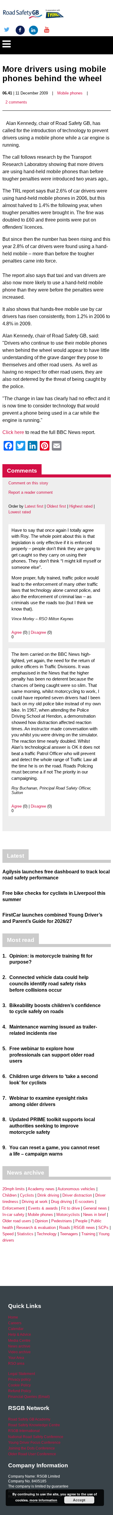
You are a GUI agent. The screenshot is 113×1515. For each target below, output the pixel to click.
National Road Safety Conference (35, 1437)
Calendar (16, 1329)
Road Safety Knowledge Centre (34, 1425)
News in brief (94, 1214)
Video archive (19, 1352)
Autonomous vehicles (76, 1189)
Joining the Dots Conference (31, 1448)
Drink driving (48, 1195)
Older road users (16, 1221)
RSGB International (24, 1431)
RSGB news (84, 1227)
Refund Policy (19, 1391)
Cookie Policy (19, 1385)
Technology (47, 1234)
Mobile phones (70, 93)
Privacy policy (19, 1379)
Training (88, 1234)
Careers (14, 1323)
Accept (79, 1500)
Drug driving (61, 1201)
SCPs (103, 1227)
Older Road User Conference (32, 1454)
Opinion (41, 1221)
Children (9, 1195)
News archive (19, 1346)
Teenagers (69, 1234)
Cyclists (27, 1195)
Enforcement (13, 1208)
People (81, 1221)
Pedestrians (61, 1221)
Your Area (16, 1358)
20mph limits (13, 1189)
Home (13, 1317)
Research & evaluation (36, 1227)
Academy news (41, 1189)
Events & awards (43, 1208)
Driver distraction (77, 1195)
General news (95, 1208)
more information (43, 1500)
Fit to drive (70, 1208)
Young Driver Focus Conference (34, 1442)
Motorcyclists (68, 1214)
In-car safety (13, 1214)
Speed (8, 1234)
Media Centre (19, 1340)
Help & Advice (19, 1334)
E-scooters (84, 1201)
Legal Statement (21, 1374)
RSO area (16, 1363)
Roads (64, 1227)
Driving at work (35, 1201)
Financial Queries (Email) (29, 1397)
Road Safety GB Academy (29, 1419)
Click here (13, 432)
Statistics (25, 1234)
